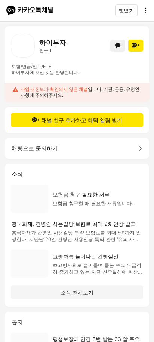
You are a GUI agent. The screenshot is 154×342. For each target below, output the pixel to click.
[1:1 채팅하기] (117, 46)
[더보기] (143, 10)
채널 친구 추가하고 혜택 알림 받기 (81, 120)
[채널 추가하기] (135, 46)
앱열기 (126, 10)
